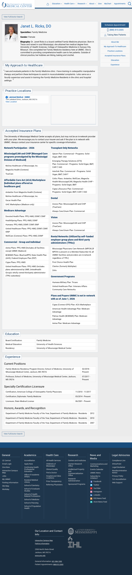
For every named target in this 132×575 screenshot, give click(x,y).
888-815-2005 (58, 564)
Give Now (6, 467)
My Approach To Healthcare (115, 46)
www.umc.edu (40, 556)
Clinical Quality (52, 469)
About (91, 4)
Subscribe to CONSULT (95, 477)
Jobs (4, 476)
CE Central (6, 461)
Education (56, 4)
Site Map (5, 486)
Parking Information (10, 483)
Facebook (96, 482)
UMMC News (95, 473)
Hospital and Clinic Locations (53, 477)
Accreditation (29, 461)
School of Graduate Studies (32, 490)
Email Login (6, 464)
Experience (115, 65)
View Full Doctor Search (13, 17)
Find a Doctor (51, 473)
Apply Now (28, 464)
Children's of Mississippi (51, 465)
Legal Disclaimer (118, 467)
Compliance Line (118, 461)
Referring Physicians (54, 485)
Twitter (95, 485)
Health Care (69, 4)
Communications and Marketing (98, 465)
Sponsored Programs (76, 484)
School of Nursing (31, 503)
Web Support (117, 483)
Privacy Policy (117, 476)
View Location (11, 102)
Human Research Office (75, 465)
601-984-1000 (57, 561)
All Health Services (53, 461)
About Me (115, 42)
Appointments (119, 4)
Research (81, 4)
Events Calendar (96, 469)
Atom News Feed (99, 502)
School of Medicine (31, 500)
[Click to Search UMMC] (129, 3)
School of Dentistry (31, 486)
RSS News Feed (99, 498)
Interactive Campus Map (10, 472)
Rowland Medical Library (31, 481)
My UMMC (6, 479)
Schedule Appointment (115, 25)
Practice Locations (115, 51)
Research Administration (74, 480)
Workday (5, 489)
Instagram (97, 492)
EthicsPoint (116, 464)
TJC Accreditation (119, 479)
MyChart (107, 4)
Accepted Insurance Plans (115, 56)
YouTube (96, 488)
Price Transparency (53, 481)
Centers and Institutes (77, 461)
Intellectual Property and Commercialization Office (76, 472)
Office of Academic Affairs (31, 476)
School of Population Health (32, 507)
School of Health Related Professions (32, 495)
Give (100, 4)
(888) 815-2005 (116, 30)
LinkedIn (96, 495)
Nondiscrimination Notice (119, 472)
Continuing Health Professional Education (31, 469)
